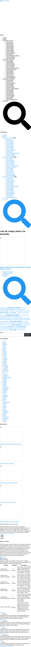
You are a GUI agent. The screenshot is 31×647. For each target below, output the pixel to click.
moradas (5, 391)
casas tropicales (3, 327)
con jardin (5, 365)
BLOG (4, 39)
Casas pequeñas (10, 70)
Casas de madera (10, 46)
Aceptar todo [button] (11, 533)
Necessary (4, 558)
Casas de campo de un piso (12, 68)
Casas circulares (10, 92)
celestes (5, 356)
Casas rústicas (9, 54)
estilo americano (7, 377)
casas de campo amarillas (24, 315)
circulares (5, 359)
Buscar (1, 332)
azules (4, 347)
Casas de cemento (10, 76)
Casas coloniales (10, 96)
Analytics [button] (2, 626)
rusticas (5, 407)
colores (4, 363)
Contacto (5, 275)
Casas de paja (9, 42)
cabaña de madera (3, 307)
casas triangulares (20, 326)
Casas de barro (9, 44)
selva (4, 409)
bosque (4, 352)
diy (4, 373)
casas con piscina (26, 312)
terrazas (5, 415)
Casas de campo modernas (12, 88)
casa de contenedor (19, 310)
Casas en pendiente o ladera (12, 55)
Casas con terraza (10, 66)
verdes (4, 421)
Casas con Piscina (10, 65)
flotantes (5, 378)
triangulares (6, 418)
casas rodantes (3, 326)
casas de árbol (3, 322)
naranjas (5, 392)
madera (4, 385)
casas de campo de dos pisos (5, 318)
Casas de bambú (10, 48)
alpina (4, 343)
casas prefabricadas (26, 324)
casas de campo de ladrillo (15, 318)
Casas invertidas (10, 90)
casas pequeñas (16, 324)
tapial (4, 414)
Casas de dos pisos (10, 63)
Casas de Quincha (10, 58)
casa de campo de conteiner (20, 309)
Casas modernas (10, 62)
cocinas (5, 361)
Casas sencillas (9, 72)
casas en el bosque (20, 322)
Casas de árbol (9, 81)
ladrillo (4, 382)
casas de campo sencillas (18, 319)
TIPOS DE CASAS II (8, 59)
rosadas (5, 406)
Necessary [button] (2, 556)
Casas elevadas (9, 80)
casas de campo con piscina (6, 316)
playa (4, 400)
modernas (5, 389)
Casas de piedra (9, 50)
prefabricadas (6, 402)
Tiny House (6, 417)
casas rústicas (10, 326)
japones (5, 381)
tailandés (5, 413)
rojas (4, 404)
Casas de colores (10, 94)
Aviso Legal (6, 274)
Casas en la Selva (10, 73)
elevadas (5, 376)
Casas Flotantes (9, 84)
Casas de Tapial (9, 43)
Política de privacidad (8, 271)
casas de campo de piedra (24, 318)
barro (4, 350)
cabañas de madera (14, 307)
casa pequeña (4, 312)
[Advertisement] (15, 18)
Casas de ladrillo (10, 51)
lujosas (4, 384)
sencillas (5, 410)
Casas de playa (9, 74)
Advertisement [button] (3, 633)
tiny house (13, 329)
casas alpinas (12, 312)
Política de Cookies (7, 273)
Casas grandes (9, 98)
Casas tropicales (10, 85)
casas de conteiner (27, 319)
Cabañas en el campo (11, 69)
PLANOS (5, 101)
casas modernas (8, 324)
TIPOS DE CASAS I (8, 40)
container (5, 369)
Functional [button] (2, 612)
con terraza (5, 367)
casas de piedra (25, 321)
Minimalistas (6, 388)
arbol (4, 345)
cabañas (5, 354)
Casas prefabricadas (10, 77)
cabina (4, 355)
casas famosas (2, 324)
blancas (5, 351)
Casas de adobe (9, 47)
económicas (6, 374)
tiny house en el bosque (21, 329)
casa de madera (26, 310)
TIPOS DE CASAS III (8, 79)
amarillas (5, 344)
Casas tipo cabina (10, 87)
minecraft (5, 387)
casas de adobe (2, 315)
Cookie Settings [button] (4, 533)
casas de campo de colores (17, 316)
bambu (4, 348)
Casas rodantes (9, 61)
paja (4, 393)
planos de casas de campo (4, 329)
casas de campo (12, 314)
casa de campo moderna (4, 310)
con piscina (5, 366)
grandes (5, 380)
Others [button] (1, 640)
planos (4, 399)
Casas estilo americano (11, 99)
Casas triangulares (10, 95)
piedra (4, 398)
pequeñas (5, 396)
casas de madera (16, 321)
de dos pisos (6, 370)
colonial (5, 362)
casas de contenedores (4, 321)
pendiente (5, 395)
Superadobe (6, 411)
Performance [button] (3, 619)
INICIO (5, 37)
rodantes (5, 403)
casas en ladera (26, 322)
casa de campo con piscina (7, 309)
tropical (5, 420)
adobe (4, 341)
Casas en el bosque (10, 53)
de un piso (5, 371)
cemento (5, 358)
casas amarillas (19, 312)
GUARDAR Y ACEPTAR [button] (6, 646)
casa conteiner (24, 307)
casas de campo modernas (6, 319)
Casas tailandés (9, 91)
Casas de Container (10, 83)
